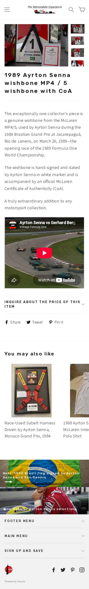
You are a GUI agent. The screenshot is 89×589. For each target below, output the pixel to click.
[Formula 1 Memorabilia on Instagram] (81, 569)
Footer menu (20, 521)
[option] (36, 45)
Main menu (16, 536)
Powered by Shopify (15, 581)
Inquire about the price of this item (42, 304)
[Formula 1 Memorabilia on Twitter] (62, 569)
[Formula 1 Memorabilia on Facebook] (53, 569)
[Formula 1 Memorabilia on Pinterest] (72, 569)
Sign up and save (24, 551)
